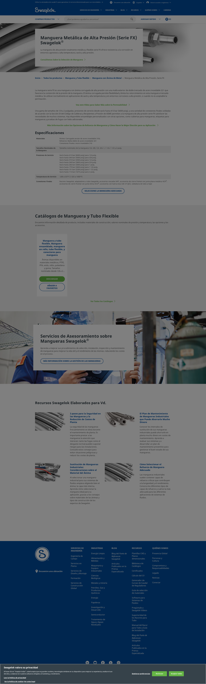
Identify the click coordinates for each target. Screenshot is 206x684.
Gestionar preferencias (141, 674)
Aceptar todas (176, 674)
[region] (103, 674)
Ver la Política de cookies (13, 681)
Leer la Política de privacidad (15, 678)
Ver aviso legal (29, 681)
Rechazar (159, 674)
